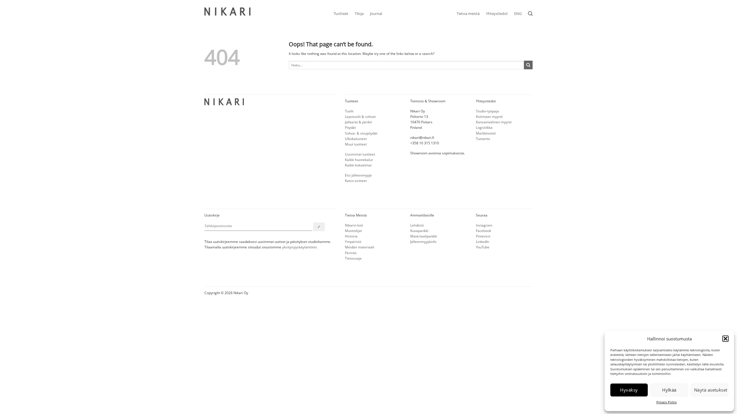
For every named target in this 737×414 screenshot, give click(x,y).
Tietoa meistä (468, 13)
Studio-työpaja (487, 111)
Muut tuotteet (356, 144)
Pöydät (350, 127)
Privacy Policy (666, 402)
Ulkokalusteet (356, 138)
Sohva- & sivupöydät (361, 133)
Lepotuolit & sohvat (360, 116)
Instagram (484, 225)
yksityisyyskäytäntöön (299, 247)
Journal (376, 13)
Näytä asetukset (710, 390)
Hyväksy (629, 390)
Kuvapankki (419, 230)
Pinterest (483, 236)
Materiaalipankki (423, 236)
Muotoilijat (353, 230)
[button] (725, 339)
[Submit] (528, 65)
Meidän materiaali (359, 247)
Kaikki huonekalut (359, 159)
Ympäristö (353, 241)
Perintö (350, 252)
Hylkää (669, 390)
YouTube (482, 247)
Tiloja (359, 13)
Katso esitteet (356, 180)
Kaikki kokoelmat (358, 165)
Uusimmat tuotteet (360, 154)
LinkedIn (482, 241)
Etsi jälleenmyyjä (358, 175)
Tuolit (349, 111)
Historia (351, 236)
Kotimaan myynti (489, 116)
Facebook (483, 230)
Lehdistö (417, 225)
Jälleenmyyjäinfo (423, 241)
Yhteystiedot (497, 13)
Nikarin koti (354, 225)
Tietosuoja (353, 258)
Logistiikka (484, 127)
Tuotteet (341, 13)
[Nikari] (227, 11)
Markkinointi (486, 133)
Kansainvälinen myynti (494, 122)
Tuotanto (483, 138)
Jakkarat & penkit (358, 122)
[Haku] (530, 13)
